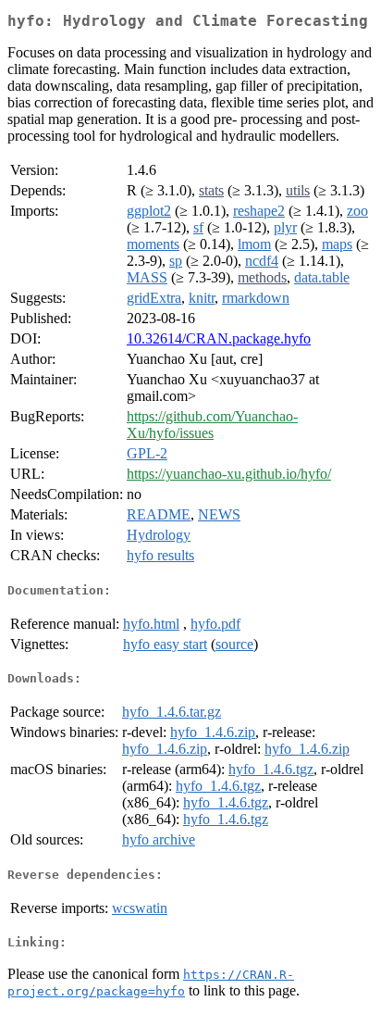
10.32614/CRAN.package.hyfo (219, 338)
